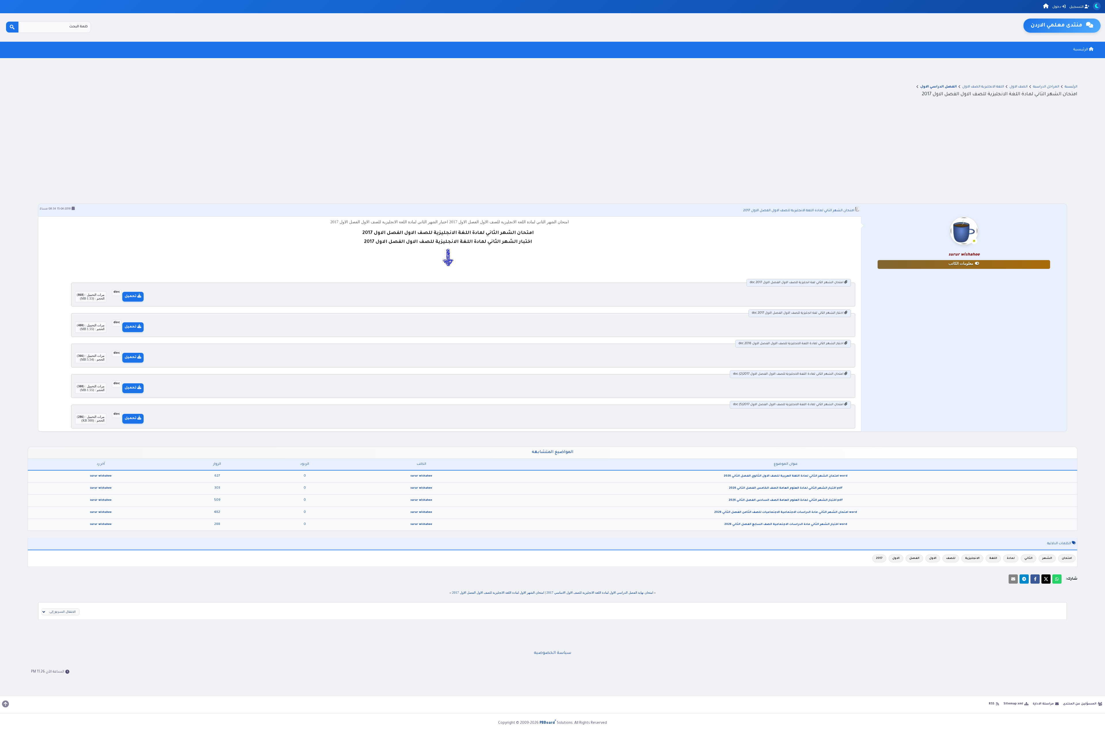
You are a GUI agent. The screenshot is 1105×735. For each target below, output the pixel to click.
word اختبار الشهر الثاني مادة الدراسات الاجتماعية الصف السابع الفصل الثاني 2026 (785, 524)
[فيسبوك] (1035, 579)
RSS (992, 704)
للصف (950, 558)
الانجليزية (972, 558)
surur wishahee (421, 476)
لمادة (1011, 558)
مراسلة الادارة (1043, 704)
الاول (932, 558)
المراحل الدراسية (1046, 87)
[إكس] (1046, 579)
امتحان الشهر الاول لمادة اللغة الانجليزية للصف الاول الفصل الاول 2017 (498, 592)
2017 (879, 558)
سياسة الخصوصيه (552, 653)
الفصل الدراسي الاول (938, 87)
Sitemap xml (1013, 704)
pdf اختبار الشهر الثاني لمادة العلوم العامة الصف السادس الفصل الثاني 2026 (786, 500)
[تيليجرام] (1024, 579)
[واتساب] (1057, 579)
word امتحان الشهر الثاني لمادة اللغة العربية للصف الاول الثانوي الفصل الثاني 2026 (785, 476)
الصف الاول (1018, 87)
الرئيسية (1081, 50)
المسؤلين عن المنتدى (1079, 704)
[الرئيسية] (1046, 7)
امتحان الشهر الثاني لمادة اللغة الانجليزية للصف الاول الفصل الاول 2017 (798, 211)
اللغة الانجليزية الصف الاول (983, 87)
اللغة (993, 558)
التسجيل (1077, 7)
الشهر (1047, 558)
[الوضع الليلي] (1097, 6)
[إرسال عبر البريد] (1013, 579)
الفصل (914, 558)
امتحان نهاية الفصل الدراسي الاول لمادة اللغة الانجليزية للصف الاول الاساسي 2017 (599, 592)
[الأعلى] (5, 703)
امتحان (1067, 558)
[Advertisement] (552, 160)
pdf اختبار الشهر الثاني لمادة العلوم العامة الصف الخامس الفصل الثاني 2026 (786, 488)
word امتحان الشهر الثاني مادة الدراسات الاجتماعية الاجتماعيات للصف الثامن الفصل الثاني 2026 (785, 512)
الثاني (1028, 558)
